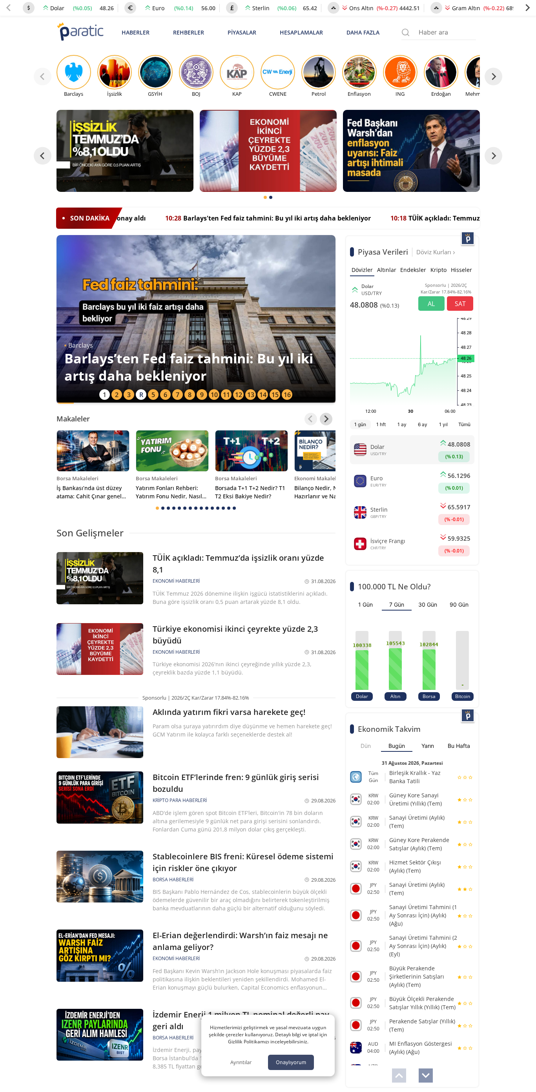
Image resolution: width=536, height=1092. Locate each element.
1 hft (381, 424)
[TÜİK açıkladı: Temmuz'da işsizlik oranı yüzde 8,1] (125, 151)
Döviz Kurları (434, 252)
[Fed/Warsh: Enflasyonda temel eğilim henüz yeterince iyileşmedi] (411, 151)
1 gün (360, 424)
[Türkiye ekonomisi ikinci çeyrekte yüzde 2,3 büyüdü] (268, 151)
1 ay (402, 424)
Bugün (396, 745)
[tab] (265, 197)
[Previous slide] (8, 8)
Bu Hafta (459, 745)
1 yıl (443, 424)
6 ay (422, 424)
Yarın (427, 745)
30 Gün (427, 604)
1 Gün (365, 604)
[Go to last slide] (42, 155)
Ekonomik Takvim (389, 729)
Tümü (464, 424)
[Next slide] (527, 8)
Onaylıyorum (291, 1062)
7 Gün (396, 604)
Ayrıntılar (241, 1062)
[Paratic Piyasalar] (467, 238)
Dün (366, 745)
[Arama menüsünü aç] (405, 32)
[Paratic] (80, 32)
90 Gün (459, 604)
